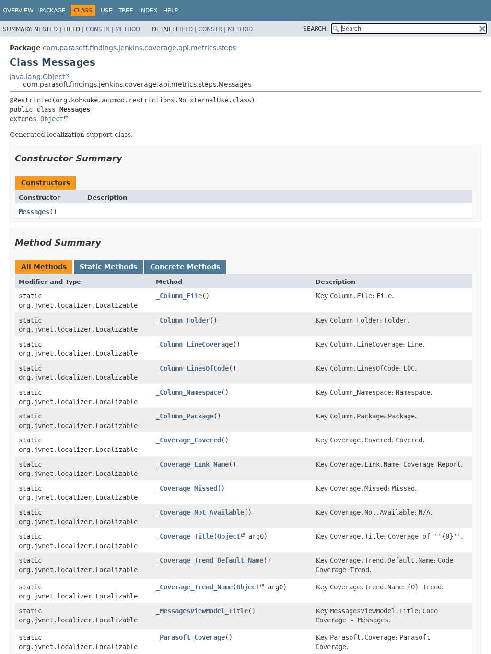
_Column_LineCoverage (194, 344)
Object (51, 119)
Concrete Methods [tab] (185, 267)
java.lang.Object (37, 76)
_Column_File (179, 296)
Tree (125, 10)
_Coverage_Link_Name (192, 464)
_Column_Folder (183, 320)
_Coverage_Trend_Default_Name (209, 560)
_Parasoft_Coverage (190, 637)
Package (52, 10)
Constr (97, 29)
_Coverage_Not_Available (200, 512)
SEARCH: (315, 28)
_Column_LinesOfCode (192, 368)
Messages (34, 211)
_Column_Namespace (188, 392)
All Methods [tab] (44, 267)
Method (127, 29)
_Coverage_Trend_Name (194, 587)
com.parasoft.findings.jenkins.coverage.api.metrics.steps (139, 48)
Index (148, 10)
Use (107, 10)
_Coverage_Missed (186, 488)
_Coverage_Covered (188, 440)
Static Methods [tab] (108, 267)
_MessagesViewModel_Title (202, 611)
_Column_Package (184, 416)
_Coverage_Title (184, 536)
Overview (18, 10)
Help (170, 10)
